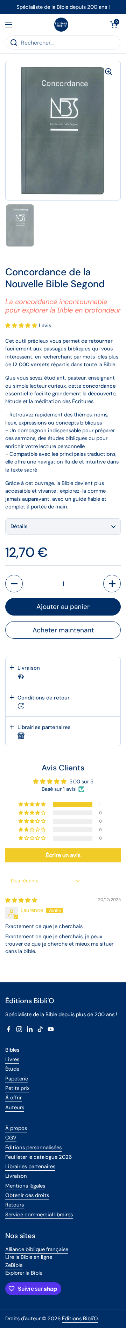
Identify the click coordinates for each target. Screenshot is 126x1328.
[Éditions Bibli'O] (61, 25)
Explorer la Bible (23, 1272)
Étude (12, 1068)
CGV (10, 1137)
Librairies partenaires (30, 1166)
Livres (12, 1059)
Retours (14, 1204)
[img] (21, 900)
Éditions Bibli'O (80, 1318)
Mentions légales (25, 1185)
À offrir (13, 1097)
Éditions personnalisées (33, 1147)
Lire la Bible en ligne (28, 1257)
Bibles (12, 1049)
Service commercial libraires (39, 1214)
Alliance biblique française (36, 1249)
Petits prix (17, 1088)
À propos (16, 1128)
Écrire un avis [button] (63, 855)
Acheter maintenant (63, 630)
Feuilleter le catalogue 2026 (38, 1157)
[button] (114, 25)
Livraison (16, 1175)
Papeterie (16, 1078)
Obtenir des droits (27, 1195)
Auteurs (14, 1107)
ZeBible (13, 1265)
